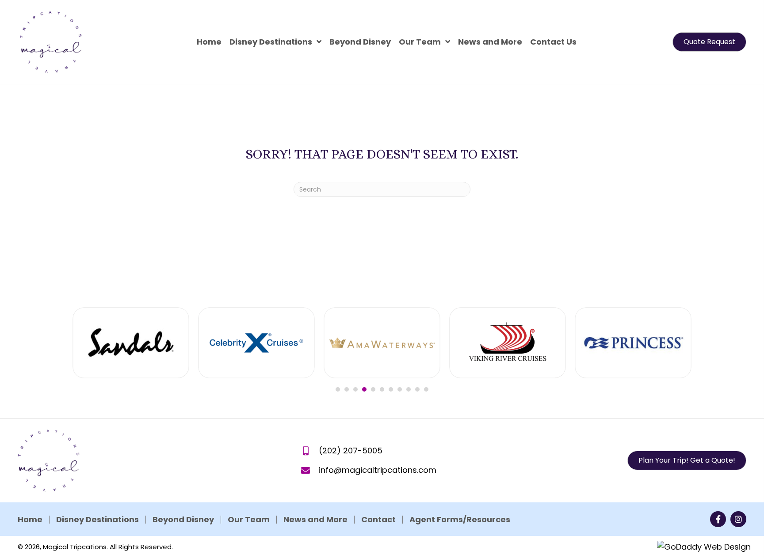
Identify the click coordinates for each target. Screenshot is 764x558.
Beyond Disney (183, 520)
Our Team (249, 520)
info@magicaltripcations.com (377, 469)
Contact (378, 520)
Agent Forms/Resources (459, 520)
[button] (709, 42)
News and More (315, 520)
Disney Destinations (97, 520)
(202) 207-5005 (350, 450)
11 (426, 389)
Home (30, 520)
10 (417, 389)
